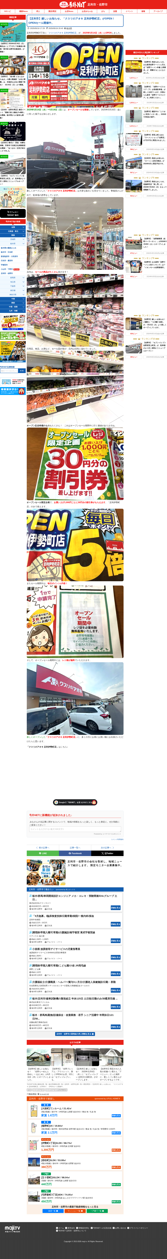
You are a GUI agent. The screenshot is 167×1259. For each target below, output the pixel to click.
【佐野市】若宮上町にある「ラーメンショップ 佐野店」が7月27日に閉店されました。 (154, 137)
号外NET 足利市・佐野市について (72, 1231)
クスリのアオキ (38, 1090)
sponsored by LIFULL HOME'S (107, 1099)
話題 (115, 11)
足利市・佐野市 (98, 4)
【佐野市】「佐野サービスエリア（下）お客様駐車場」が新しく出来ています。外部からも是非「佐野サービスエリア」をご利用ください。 (154, 92)
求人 (38, 11)
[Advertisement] (146, 32)
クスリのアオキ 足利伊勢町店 (56, 1090)
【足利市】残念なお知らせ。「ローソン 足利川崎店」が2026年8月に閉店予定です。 (154, 161)
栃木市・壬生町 (7, 252)
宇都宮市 (4, 265)
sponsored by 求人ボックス (65, 890)
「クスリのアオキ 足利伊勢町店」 (63, 33)
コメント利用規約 (117, 839)
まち (103, 11)
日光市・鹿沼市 (7, 261)
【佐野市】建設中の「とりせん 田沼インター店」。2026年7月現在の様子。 (154, 114)
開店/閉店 (52, 11)
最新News (23, 11)
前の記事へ (44, 847)
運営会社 (71, 1228)
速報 (143, 11)
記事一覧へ (75, 847)
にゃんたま (44, 1094)
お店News (69, 11)
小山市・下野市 (10, 269)
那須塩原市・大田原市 (9, 256)
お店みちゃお (87, 11)
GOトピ (7, 11)
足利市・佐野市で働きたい (41, 889)
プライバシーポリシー (139, 1228)
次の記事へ (106, 847)
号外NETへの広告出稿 (102, 1228)
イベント (129, 11)
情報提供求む (84, 1228)
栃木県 (69, 28)
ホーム (61, 1228)
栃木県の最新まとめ (8, 248)
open (29, 1090)
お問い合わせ (120, 1228)
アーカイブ (158, 11)
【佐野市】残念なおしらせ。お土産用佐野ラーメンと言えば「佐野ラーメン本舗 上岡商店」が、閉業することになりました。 (154, 67)
